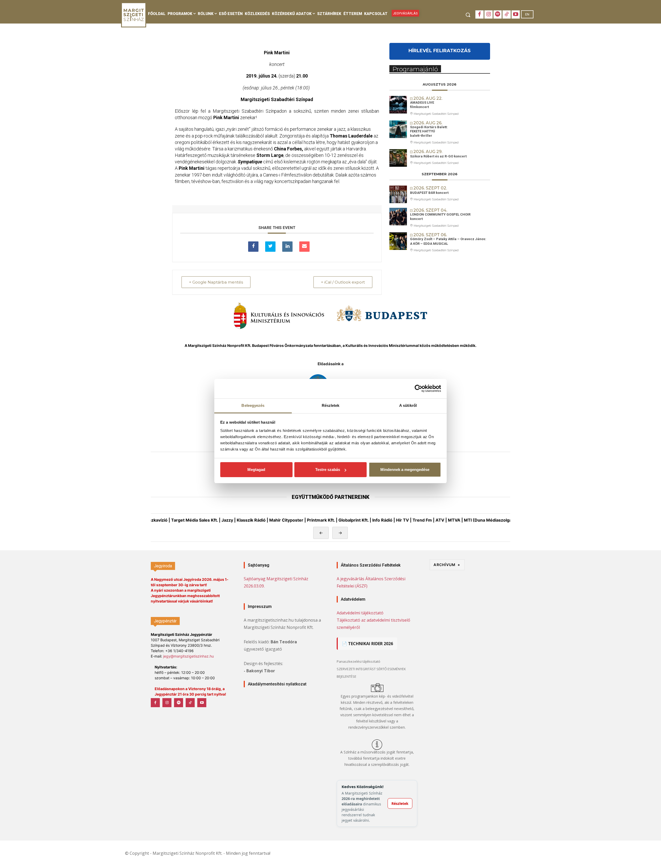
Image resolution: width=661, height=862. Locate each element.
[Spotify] (497, 14)
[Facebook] (479, 14)
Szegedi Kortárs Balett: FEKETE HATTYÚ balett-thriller (429, 131)
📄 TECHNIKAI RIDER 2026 (367, 643)
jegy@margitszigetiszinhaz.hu (188, 656)
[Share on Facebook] (253, 246)
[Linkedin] (287, 246)
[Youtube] (516, 14)
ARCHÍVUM (447, 564)
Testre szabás (327, 469)
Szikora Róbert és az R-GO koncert (438, 156)
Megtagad (256, 469)
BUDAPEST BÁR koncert (429, 193)
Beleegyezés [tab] (252, 405)
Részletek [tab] (331, 405)
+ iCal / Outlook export (343, 282)
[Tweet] (270, 246)
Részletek (399, 803)
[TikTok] (506, 14)
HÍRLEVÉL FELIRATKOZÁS (439, 51)
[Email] (304, 246)
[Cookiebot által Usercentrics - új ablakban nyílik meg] (418, 388)
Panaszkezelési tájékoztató (358, 661)
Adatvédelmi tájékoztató (360, 613)
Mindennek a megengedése (404, 469)
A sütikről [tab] (408, 405)
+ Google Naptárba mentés (216, 282)
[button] (467, 14)
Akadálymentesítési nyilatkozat (277, 684)
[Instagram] (488, 14)
